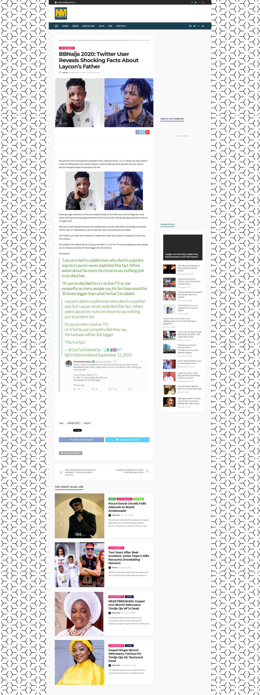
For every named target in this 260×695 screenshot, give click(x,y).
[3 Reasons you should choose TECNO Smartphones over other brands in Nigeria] (169, 348)
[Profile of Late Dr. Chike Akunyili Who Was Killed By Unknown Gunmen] (169, 376)
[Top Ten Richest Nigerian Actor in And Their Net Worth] (169, 389)
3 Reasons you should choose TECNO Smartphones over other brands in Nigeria (188, 349)
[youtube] (203, 2)
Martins (115, 567)
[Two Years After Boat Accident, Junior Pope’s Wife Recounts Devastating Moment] (79, 564)
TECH (101, 26)
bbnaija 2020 (73, 423)
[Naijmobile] (61, 13)
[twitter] (196, 2)
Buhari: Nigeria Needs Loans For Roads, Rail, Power (189, 362)
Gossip (129, 597)
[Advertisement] (104, 147)
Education (88, 26)
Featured (138, 499)
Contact (121, 26)
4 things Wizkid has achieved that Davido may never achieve (190, 294)
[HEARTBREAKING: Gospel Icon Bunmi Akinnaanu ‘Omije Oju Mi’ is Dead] (79, 613)
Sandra (65, 72)
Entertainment (67, 48)
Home (65, 26)
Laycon (122, 160)
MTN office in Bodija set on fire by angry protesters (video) (189, 268)
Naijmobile (116, 515)
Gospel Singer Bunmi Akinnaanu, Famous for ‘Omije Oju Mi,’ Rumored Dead (125, 655)
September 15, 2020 (115, 354)
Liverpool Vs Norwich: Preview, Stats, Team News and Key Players (189, 281)
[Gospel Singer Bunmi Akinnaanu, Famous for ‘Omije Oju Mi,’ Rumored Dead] (79, 662)
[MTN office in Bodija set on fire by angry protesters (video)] (169, 269)
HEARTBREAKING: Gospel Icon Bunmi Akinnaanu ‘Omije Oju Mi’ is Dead (126, 605)
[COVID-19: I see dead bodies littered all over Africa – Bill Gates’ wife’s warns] (169, 335)
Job (110, 26)
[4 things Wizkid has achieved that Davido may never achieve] (169, 295)
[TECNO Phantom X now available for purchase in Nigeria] (169, 309)
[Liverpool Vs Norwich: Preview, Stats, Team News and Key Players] (169, 282)
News (75, 26)
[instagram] (199, 2)
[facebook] (192, 2)
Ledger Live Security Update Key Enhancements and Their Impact (181, 255)
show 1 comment (72, 453)
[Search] (203, 25)
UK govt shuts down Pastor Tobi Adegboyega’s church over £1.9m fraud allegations (179, 321)
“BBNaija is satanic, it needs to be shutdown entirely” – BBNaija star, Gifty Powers (189, 400)
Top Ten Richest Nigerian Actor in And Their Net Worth (190, 387)
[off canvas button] (56, 25)
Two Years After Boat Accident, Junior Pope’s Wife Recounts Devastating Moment (128, 558)
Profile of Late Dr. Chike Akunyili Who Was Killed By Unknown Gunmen (189, 375)
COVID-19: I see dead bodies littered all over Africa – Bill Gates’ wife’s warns (190, 334)
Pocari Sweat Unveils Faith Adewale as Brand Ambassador (127, 507)
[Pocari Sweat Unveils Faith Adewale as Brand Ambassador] (79, 515)
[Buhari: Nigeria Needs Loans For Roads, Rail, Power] (169, 364)
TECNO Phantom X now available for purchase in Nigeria (188, 307)
